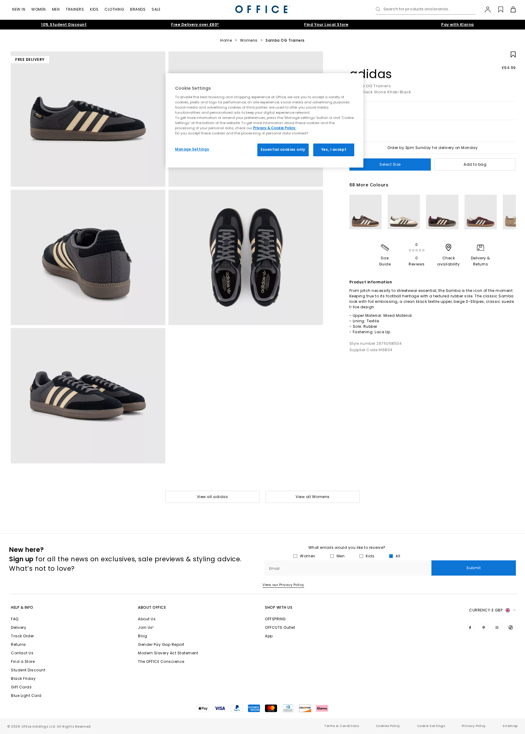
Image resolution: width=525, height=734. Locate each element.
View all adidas (212, 496)
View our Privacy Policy (283, 584)
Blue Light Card (26, 695)
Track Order (22, 636)
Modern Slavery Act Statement (168, 653)
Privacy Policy (474, 726)
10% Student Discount (64, 24)
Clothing (114, 9)
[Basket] (510, 9)
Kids (94, 9)
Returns (18, 644)
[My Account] (485, 9)
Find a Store (23, 661)
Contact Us (22, 653)
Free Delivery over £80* (195, 24)
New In (18, 9)
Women (38, 9)
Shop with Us (278, 607)
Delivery (18, 627)
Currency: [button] (486, 610)
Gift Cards (21, 687)
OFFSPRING (275, 618)
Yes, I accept (333, 149)
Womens (249, 40)
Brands (138, 9)
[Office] (262, 9)
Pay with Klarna (457, 24)
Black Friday (23, 678)
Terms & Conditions (341, 726)
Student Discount (28, 670)
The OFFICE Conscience (161, 661)
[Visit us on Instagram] (498, 627)
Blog (142, 636)
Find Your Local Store (326, 24)
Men (56, 9)
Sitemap (510, 726)
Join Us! (145, 627)
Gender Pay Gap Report (161, 644)
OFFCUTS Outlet (280, 627)
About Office (152, 607)
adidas (370, 73)
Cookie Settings (431, 726)
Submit (473, 567)
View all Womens (313, 496)
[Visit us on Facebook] (471, 627)
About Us (147, 618)
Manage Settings (192, 149)
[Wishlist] (497, 9)
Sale (156, 9)
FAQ (15, 618)
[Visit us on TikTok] (512, 627)
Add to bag (475, 164)
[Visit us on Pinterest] (485, 627)
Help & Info (22, 607)
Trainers (75, 9)
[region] (264, 120)
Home (226, 40)
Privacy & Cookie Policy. (274, 128)
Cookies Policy (388, 726)
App (269, 636)
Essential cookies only (283, 149)
